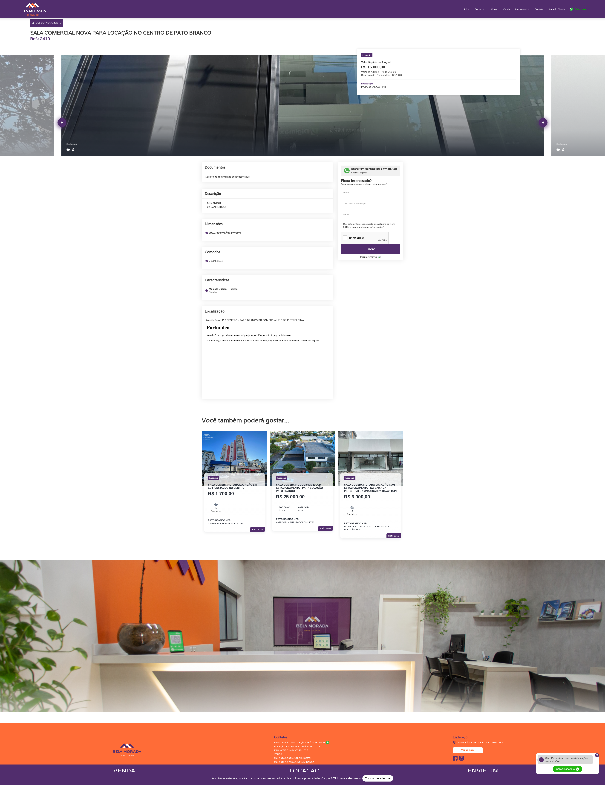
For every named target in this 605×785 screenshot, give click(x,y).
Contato (539, 9)
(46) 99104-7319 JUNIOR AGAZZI (292, 758)
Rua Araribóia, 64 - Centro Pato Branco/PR (480, 742)
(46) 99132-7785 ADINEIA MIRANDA (294, 762)
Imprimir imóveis (369, 256)
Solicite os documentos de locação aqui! (227, 176)
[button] (579, 9)
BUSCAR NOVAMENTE (48, 22)
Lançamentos (522, 9)
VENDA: (278, 754)
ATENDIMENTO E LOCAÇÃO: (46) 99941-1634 (299, 742)
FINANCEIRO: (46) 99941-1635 (291, 750)
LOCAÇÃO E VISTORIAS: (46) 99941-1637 (297, 746)
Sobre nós (480, 9)
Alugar (494, 9)
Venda (506, 9)
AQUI (334, 778)
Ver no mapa (468, 750)
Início (467, 9)
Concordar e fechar (378, 778)
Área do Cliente (557, 9)
